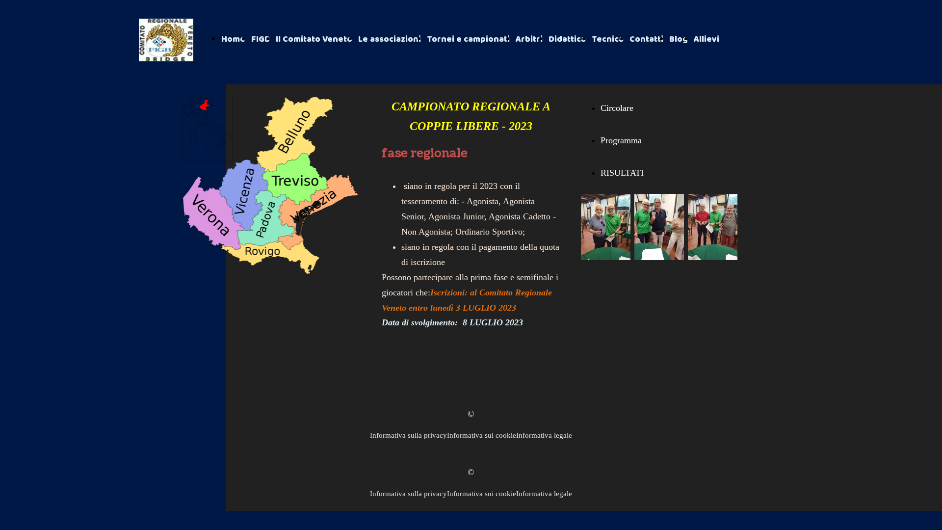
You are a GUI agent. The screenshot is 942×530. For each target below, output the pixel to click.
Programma (621, 140)
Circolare (617, 108)
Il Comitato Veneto (314, 39)
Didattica (567, 39)
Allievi (706, 39)
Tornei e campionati (468, 39)
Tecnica (608, 39)
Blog (678, 39)
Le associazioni (389, 39)
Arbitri (529, 39)
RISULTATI (622, 173)
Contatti (646, 39)
